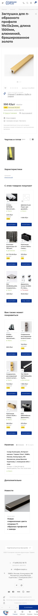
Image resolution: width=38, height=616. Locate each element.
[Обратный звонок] (5, 613)
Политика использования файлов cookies (20, 600)
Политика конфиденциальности (21, 597)
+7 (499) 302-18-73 (19, 563)
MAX (21, 585)
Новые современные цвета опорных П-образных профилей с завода (17, 524)
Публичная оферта (20, 603)
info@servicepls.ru (20, 569)
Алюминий (8, 178)
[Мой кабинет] (31, 3)
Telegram (16, 585)
